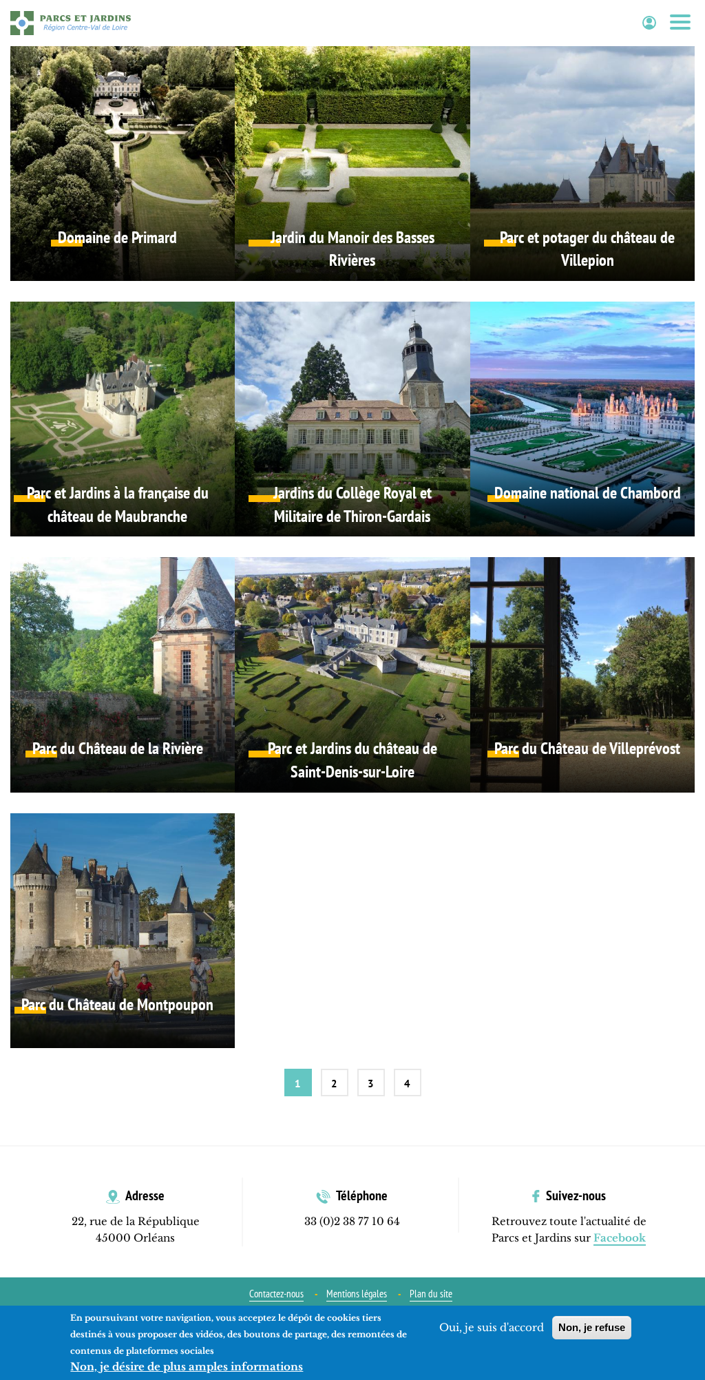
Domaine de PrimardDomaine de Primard (117, 163)
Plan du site (431, 1293)
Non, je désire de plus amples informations (186, 1366)
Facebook (619, 1237)
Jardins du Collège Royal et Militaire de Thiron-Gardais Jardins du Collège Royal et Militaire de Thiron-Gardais (352, 419)
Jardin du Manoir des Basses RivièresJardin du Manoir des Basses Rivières (352, 163)
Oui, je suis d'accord (491, 1327)
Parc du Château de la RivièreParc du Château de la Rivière (117, 674)
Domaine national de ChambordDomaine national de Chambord (587, 419)
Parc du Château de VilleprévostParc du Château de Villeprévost (587, 674)
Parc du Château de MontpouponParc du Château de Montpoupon (117, 930)
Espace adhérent (649, 23)
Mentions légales (356, 1293)
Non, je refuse (591, 1327)
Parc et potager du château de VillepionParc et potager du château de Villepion (587, 163)
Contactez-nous (276, 1293)
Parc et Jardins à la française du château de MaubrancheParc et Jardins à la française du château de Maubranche (117, 419)
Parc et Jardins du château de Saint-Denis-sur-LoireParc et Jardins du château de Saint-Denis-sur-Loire (352, 674)
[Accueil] (70, 22)
